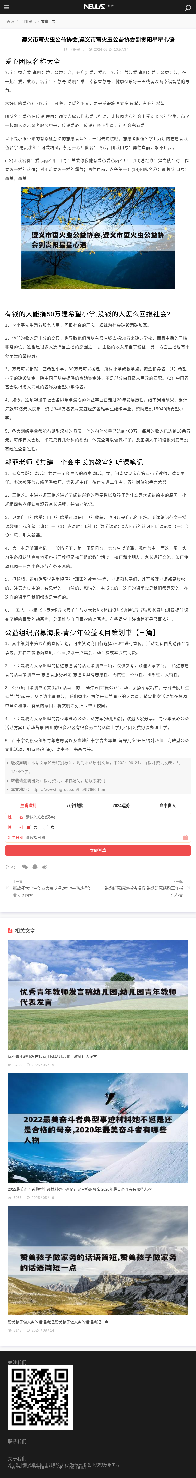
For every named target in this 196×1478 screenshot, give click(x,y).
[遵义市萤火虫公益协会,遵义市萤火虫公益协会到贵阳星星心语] (98, 288)
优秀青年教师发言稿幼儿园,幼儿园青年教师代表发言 (52, 1056)
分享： (11, 867)
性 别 (15, 827)
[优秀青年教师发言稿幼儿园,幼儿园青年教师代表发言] (98, 1048)
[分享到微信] (23, 866)
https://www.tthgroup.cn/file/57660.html (68, 789)
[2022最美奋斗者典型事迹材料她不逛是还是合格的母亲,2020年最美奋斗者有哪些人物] (98, 1181)
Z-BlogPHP (59, 1467)
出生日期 (15, 837)
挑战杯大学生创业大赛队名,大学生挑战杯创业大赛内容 (52, 892)
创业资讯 (28, 21)
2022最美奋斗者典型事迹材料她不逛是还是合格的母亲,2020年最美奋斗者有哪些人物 (80, 1189)
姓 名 (15, 817)
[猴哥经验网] (98, 7)
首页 (10, 21)
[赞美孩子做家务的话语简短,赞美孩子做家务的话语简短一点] (98, 1314)
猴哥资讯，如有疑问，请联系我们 (74, 780)
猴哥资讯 (156, 763)
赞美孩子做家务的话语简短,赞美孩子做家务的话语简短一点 (58, 1321)
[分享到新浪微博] (43, 866)
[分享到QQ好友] (33, 866)
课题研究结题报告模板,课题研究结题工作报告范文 (144, 892)
